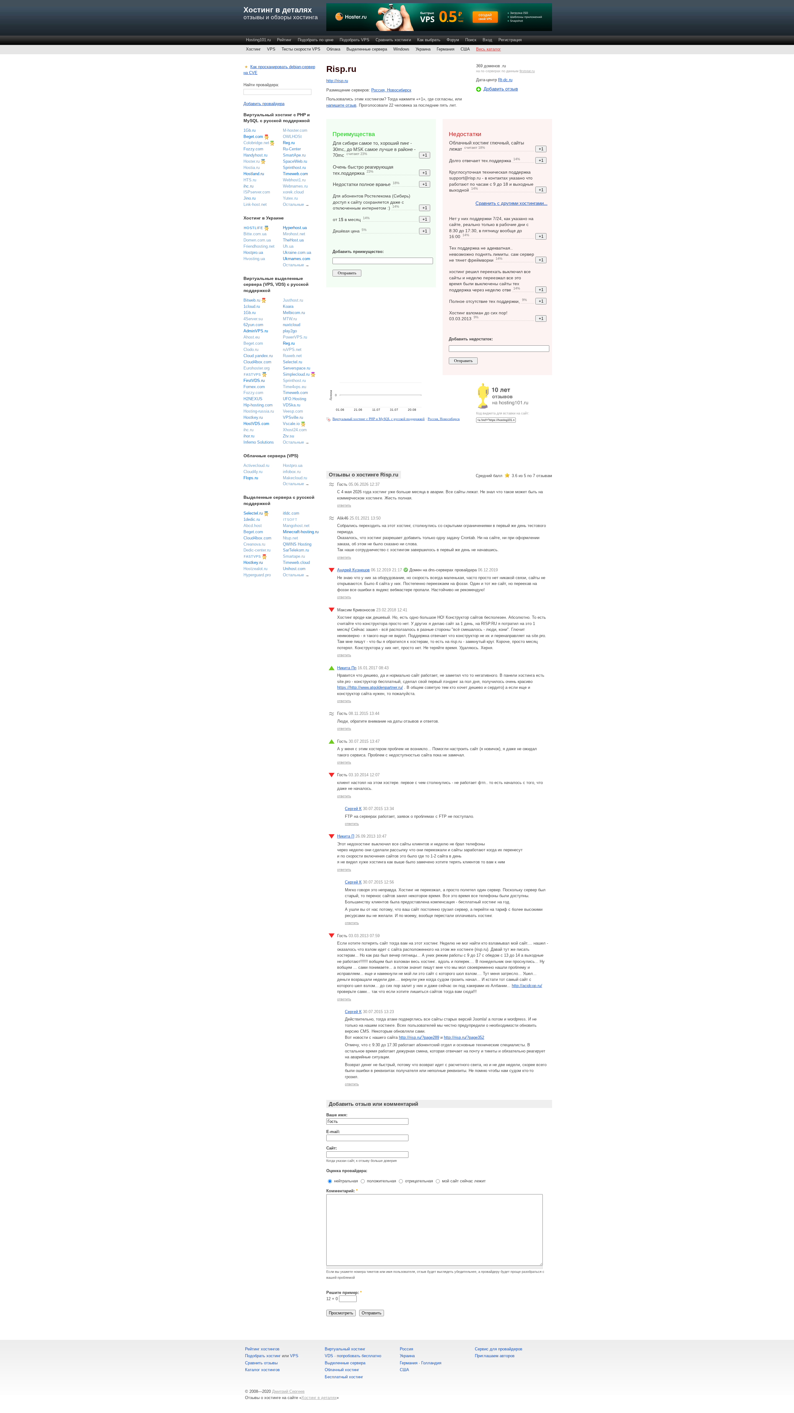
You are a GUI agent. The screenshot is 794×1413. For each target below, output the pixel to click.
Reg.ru (289, 142)
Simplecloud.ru (296, 374)
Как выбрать (428, 40)
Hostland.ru (253, 173)
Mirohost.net (294, 234)
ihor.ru (248, 436)
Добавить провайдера (263, 103)
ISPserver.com (256, 192)
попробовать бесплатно (359, 1355)
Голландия (431, 1363)
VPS (271, 49)
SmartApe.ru (294, 155)
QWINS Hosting (297, 544)
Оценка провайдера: (346, 1170)
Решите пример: (344, 1292)
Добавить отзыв (501, 88)
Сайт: (331, 1148)
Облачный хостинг (342, 1369)
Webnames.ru (295, 186)
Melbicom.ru (294, 312)
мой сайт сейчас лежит (463, 1181)
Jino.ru (249, 198)
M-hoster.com (295, 130)
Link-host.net (255, 204)
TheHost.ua (293, 240)
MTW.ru (290, 319)
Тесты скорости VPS (301, 49)
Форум (453, 40)
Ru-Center (292, 149)
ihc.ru (248, 186)
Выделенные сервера (366, 49)
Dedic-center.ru (256, 550)
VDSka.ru (291, 405)
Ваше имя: (336, 1115)
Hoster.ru (251, 161)
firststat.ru (527, 71)
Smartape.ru (294, 556)
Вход (487, 40)
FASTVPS (252, 374)
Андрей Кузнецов (353, 570)
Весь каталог (488, 49)
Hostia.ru (251, 167)
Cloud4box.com (257, 362)
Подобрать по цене (315, 40)
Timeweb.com (295, 173)
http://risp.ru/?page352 (464, 1037)
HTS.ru (249, 180)
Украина (423, 49)
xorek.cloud (293, 192)
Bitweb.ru (251, 300)
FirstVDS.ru (254, 380)
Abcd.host (252, 525)
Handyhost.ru (255, 155)
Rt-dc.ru (505, 80)
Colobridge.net (256, 142)
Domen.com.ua (257, 240)
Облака (333, 49)
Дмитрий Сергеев (288, 1391)
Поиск (470, 40)
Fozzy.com (253, 149)
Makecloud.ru (295, 478)
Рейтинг (284, 40)
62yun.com (253, 324)
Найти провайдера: (261, 84)
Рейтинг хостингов (262, 1349)
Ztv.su (288, 436)
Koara (288, 306)
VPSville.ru (293, 417)
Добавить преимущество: (358, 251)
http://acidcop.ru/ (527, 985)
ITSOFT (290, 519)
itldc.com (291, 513)
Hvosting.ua (254, 258)
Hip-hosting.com (258, 405)
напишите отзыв (341, 105)
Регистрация (510, 40)
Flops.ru (250, 478)
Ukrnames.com (296, 258)
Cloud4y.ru (252, 471)
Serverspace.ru (296, 368)
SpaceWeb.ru (295, 161)
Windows (401, 49)
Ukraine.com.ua (297, 252)
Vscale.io (291, 423)
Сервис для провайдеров (498, 1349)
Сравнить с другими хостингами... (511, 203)
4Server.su (253, 319)
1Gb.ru (249, 130)
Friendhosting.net (258, 246)
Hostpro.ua (253, 252)
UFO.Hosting (294, 398)
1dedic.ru (251, 519)
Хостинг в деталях (277, 10)
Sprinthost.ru (294, 167)
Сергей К (353, 808)
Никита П (345, 836)
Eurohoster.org (256, 368)
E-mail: (333, 1131)
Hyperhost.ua (295, 227)
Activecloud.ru (256, 465)
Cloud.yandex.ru (258, 355)
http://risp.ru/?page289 (419, 1037)
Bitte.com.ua (254, 234)
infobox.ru (292, 471)
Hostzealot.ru (255, 568)
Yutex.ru (290, 198)
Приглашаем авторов (495, 1355)
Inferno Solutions (258, 442)
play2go (290, 331)
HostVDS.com (256, 423)
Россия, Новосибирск (391, 90)
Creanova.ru (254, 544)
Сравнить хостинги (393, 40)
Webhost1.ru (294, 180)
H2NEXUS (252, 398)
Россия (406, 1349)
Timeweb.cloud (296, 562)
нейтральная (345, 1181)
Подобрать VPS (354, 40)
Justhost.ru (293, 300)
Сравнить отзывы (261, 1363)
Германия (445, 49)
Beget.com (253, 136)
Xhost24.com (295, 429)
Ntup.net (290, 538)
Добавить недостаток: (471, 339)
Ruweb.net (292, 355)
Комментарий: (342, 1191)
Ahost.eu (251, 337)
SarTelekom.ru (296, 550)
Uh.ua (288, 246)
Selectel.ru (292, 362)
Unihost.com (294, 568)
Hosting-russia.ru (258, 411)
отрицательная (418, 1181)
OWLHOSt (292, 136)
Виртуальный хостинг (345, 1349)
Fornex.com (254, 386)
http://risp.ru (337, 80)
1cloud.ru (251, 306)
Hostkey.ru (253, 417)
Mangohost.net (296, 525)
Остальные (293, 204)
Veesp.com (293, 411)
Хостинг (253, 49)
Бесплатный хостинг (344, 1377)
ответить (344, 505)
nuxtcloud (291, 324)
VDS (329, 1355)
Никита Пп (346, 668)
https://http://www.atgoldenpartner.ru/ (370, 687)
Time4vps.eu (294, 386)
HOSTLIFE (253, 228)
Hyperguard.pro (257, 575)
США (465, 49)
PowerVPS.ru (295, 337)
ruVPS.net (292, 349)
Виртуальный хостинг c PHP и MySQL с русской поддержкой (378, 419)
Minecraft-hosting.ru (301, 531)
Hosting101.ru (258, 40)
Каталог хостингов (262, 1369)
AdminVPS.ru (255, 331)
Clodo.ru (250, 349)
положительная (381, 1181)
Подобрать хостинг (263, 1355)
